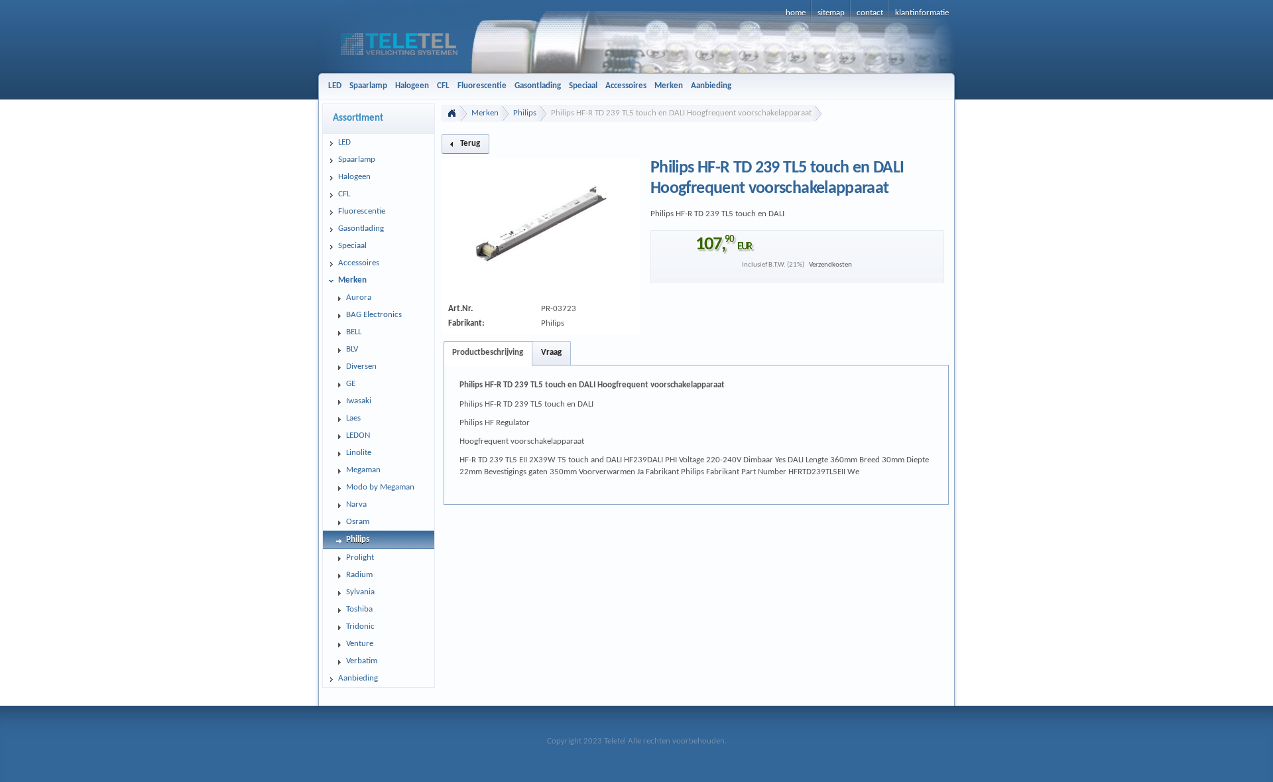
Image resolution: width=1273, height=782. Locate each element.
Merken (485, 113)
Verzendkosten (830, 265)
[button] (465, 144)
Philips (524, 113)
